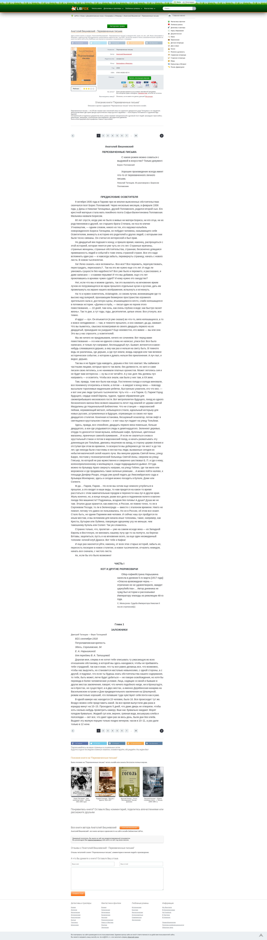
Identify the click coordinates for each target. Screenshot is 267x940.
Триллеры (74, 922)
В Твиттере (97, 43)
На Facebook (79, 43)
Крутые (73, 920)
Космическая (105, 915)
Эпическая (105, 927)
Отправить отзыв (78, 893)
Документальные (176, 34)
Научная (104, 917)
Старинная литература (178, 58)
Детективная (105, 912)
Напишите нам (142, 93)
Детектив (74, 910)
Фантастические (137, 912)
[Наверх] (261, 936)
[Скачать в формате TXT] (139, 87)
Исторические (75, 915)
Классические (75, 917)
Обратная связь (167, 927)
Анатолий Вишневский (124, 54)
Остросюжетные (137, 915)
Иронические (75, 912)
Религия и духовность (178, 52)
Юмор (173, 61)
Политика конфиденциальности (173, 925)
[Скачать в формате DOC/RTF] (146, 87)
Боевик (73, 907)
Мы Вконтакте (154, 43)
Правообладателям (169, 922)
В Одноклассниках (136, 43)
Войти (179, 2)
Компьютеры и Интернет (178, 64)
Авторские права (117, 26)
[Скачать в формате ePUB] (131, 87)
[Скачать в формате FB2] (124, 87)
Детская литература (177, 43)
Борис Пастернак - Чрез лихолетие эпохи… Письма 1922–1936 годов (81, 800)
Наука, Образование (177, 30)
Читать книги (97, 8)
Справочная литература (178, 55)
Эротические (136, 920)
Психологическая (107, 920)
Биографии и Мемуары (124, 63)
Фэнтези (104, 925)
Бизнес (173, 49)
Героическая (105, 910)
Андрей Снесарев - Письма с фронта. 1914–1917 (105, 799)
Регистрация (190, 2)
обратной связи (133, 937)
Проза (173, 37)
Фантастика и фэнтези (178, 21)
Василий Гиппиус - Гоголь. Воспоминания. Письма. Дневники (129, 800)
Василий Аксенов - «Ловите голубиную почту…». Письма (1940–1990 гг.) (153, 800)
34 (136, 135)
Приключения (175, 40)
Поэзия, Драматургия (177, 67)
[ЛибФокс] (80, 8)
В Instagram (115, 43)
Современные (137, 917)
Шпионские (75, 925)
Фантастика (148, 8)
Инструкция (149, 96)
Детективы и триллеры (112, 8)
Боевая (103, 907)
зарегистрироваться (95, 840)
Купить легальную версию (139, 78)
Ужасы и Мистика (107, 922)
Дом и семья (175, 46)
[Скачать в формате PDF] (154, 87)
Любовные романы (132, 8)
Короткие (135, 910)
